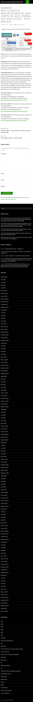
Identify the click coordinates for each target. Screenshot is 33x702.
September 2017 (5, 572)
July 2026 (3, 279)
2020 (2, 629)
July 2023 (3, 379)
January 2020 (4, 495)
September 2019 (5, 506)
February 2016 (4, 611)
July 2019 (3, 511)
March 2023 (4, 390)
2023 (2, 635)
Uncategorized (4, 687)
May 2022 (3, 417)
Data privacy (4, 660)
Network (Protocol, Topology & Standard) (10, 671)
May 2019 (3, 517)
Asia (2, 643)
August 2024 (4, 343)
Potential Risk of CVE (6, 8)
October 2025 (4, 304)
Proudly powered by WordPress (7, 700)
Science (2, 682)
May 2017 (3, 583)
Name (3, 173)
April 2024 (3, 354)
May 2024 (3, 351)
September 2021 (5, 440)
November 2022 (5, 401)
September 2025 (5, 307)
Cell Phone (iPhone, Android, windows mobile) (12, 649)
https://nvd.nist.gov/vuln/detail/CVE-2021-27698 (14, 111)
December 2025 (4, 299)
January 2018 (4, 561)
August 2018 (4, 542)
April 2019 (3, 520)
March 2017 (4, 589)
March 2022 (4, 423)
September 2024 (5, 340)
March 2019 (4, 522)
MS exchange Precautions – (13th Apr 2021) (11, 137)
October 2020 (4, 470)
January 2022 (4, 428)
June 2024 (3, 348)
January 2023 (4, 395)
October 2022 (4, 404)
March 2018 (4, 556)
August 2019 (4, 509)
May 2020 (3, 484)
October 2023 (4, 370)
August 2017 (4, 575)
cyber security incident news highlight (10, 654)
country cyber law (5, 651)
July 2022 (3, 412)
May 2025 (3, 318)
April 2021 (3, 453)
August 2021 (4, 442)
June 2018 (3, 547)
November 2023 (5, 368)
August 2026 (4, 276)
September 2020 (5, 473)
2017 (2, 621)
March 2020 (4, 489)
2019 (2, 626)
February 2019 (4, 525)
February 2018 (4, 558)
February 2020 (4, 492)
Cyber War (3, 657)
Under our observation (6, 690)
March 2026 (4, 290)
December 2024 (4, 332)
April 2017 (3, 586)
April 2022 (3, 420)
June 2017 (3, 580)
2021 (2, 632)
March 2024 (4, 357)
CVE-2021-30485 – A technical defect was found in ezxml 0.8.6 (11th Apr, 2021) (16, 130)
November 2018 (5, 533)
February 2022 (4, 426)
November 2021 (5, 434)
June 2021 (3, 448)
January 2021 (4, 462)
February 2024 (4, 359)
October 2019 (4, 503)
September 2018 (5, 539)
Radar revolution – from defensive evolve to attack (18, 255)
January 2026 (4, 296)
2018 (2, 624)
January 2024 (4, 362)
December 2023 (4, 365)
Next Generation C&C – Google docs (14, 248)
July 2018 (3, 545)
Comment (4, 153)
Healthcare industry (5, 665)
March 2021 (4, 456)
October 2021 (4, 437)
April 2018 (3, 553)
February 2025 (4, 326)
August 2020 (4, 475)
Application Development (7, 640)
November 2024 (5, 334)
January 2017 (4, 594)
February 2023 (4, 393)
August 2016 (4, 608)
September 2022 (5, 406)
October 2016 (4, 603)
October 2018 (4, 536)
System (2, 684)
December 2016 (4, 597)
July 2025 (3, 312)
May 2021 (3, 451)
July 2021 (3, 445)
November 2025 (5, 301)
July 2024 (3, 346)
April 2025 (3, 321)
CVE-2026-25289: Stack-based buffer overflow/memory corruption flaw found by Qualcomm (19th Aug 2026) (16, 229)
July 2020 (3, 478)
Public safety (4, 676)
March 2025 (4, 323)
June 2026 (3, 282)
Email (2, 180)
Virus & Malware (5, 693)
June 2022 (3, 415)
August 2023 (4, 376)
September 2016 (5, 605)
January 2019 (4, 528)
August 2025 (4, 310)
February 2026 (4, 293)
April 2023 (3, 387)
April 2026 (3, 288)
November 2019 (5, 500)
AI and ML (3, 638)
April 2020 (3, 487)
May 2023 (3, 384)
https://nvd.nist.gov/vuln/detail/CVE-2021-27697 (14, 100)
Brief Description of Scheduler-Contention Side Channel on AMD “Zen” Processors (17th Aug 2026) (16, 238)
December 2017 (4, 564)
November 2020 (5, 467)
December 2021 (4, 431)
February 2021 (4, 459)
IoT (1, 668)
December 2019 (4, 498)
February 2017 (4, 592)
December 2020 (4, 464)
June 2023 (3, 381)
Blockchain (3, 646)
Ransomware (4, 679)
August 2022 (4, 409)
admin (12, 24)
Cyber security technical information (12, 2)
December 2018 (4, 531)
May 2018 (3, 550)
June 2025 (3, 315)
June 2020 (3, 481)
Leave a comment (20, 24)
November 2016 (5, 600)
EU (1, 662)
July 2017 (3, 578)
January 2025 (4, 329)
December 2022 (4, 398)
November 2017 (5, 567)
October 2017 (4, 569)
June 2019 (3, 514)
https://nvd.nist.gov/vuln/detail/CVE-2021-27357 (14, 120)
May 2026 (3, 285)
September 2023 (5, 373)
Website (3, 186)
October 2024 (4, 337)
